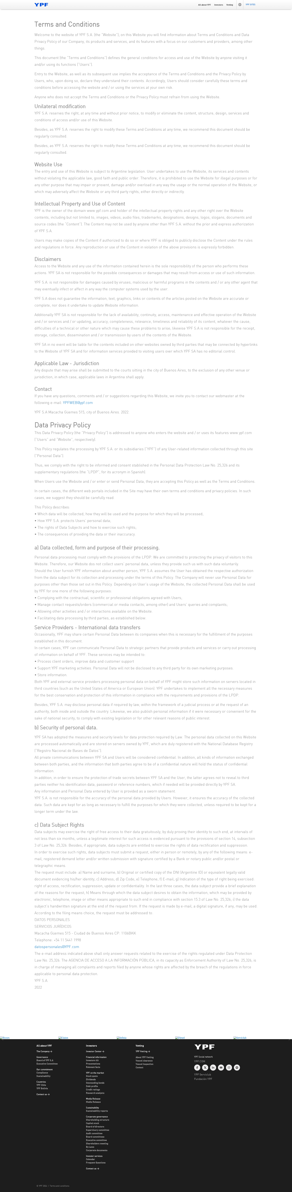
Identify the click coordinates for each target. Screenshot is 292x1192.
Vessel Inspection (144, 1064)
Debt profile (92, 1086)
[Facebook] (197, 1068)
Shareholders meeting (97, 1144)
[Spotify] (237, 1068)
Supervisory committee (97, 1130)
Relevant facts (93, 1067)
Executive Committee (47, 1064)
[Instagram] (229, 1068)
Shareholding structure (97, 1120)
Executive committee (96, 1140)
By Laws (90, 1147)
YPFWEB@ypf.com (78, 403)
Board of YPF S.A (44, 1060)
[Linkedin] (213, 1068)
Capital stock (92, 1123)
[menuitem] (226, 1065)
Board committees (95, 1137)
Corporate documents (96, 1150)
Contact (139, 1068)
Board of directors (95, 1127)
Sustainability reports (97, 1111)
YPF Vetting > (143, 1051)
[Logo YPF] (41, 4)
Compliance (42, 1073)
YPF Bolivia (42, 1089)
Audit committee (94, 1133)
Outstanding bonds (95, 1083)
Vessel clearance (144, 1061)
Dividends (91, 1080)
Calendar (90, 1159)
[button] (239, 4)
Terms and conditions (59, 1186)
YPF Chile (41, 1085)
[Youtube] (221, 1068)
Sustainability (43, 1076)
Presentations (93, 1064)
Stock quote (92, 1076)
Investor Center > (95, 1051)
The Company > (44, 1051)
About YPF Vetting (145, 1057)
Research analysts (95, 1093)
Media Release (93, 1102)
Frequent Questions (96, 1163)
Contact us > (43, 1094)
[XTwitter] (205, 1068)
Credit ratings (93, 1090)
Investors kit (92, 1060)
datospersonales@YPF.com (56, 947)
